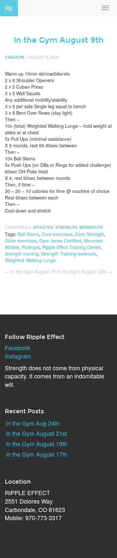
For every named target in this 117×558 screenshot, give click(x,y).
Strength (66, 227)
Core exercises (57, 234)
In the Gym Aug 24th (32, 423)
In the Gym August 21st (36, 433)
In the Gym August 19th (36, 443)
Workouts (91, 227)
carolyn (14, 57)
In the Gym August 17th (36, 454)
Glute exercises (21, 240)
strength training (21, 253)
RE (9, 8)
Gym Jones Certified (60, 240)
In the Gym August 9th (59, 40)
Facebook (17, 347)
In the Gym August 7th (31, 271)
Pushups (31, 247)
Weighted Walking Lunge (30, 260)
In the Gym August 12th (85, 271)
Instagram (18, 356)
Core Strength (89, 234)
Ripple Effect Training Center (71, 247)
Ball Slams (28, 234)
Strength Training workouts (68, 253)
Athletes (43, 227)
